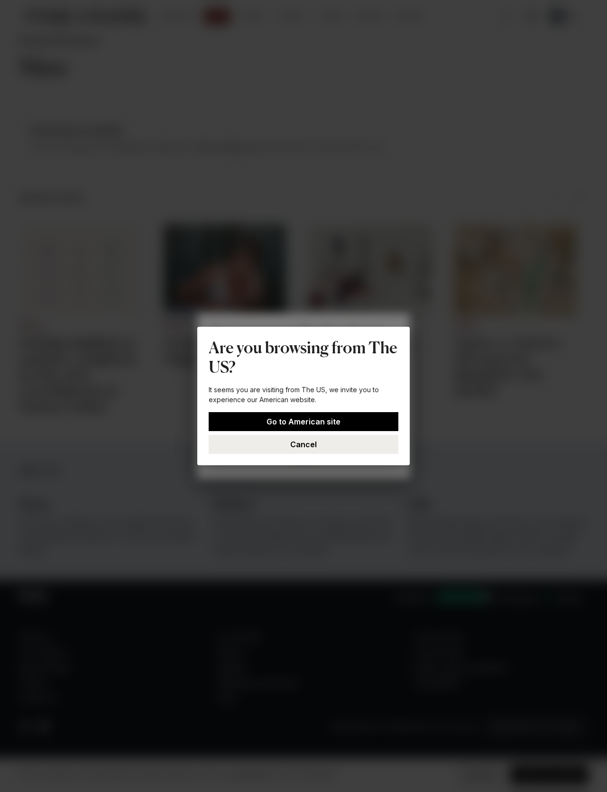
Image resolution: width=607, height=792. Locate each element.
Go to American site (303, 421)
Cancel (303, 444)
